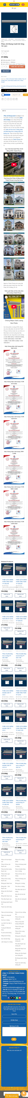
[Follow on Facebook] (8, 998)
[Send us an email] (14, 998)
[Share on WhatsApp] (2, 99)
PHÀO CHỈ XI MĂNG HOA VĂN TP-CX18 (7, 617)
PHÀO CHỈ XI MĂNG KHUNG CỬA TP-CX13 (7, 693)
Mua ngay (6, 71)
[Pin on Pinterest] (14, 99)
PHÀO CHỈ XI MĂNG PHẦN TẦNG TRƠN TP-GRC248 (7, 581)
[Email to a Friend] (11, 99)
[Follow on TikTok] (11, 998)
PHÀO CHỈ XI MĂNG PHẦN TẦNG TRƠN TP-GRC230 (21, 618)
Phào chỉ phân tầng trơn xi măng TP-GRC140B (7, 655)
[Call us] (17, 998)
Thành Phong (16, 139)
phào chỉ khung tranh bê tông (9, 86)
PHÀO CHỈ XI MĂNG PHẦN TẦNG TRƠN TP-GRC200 (21, 581)
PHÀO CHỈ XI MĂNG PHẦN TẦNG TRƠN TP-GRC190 (7, 802)
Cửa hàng (10, 39)
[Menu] (4, 4)
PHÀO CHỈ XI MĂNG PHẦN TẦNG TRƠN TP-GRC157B (21, 728)
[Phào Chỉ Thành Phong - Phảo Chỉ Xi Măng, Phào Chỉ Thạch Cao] (14, 1)
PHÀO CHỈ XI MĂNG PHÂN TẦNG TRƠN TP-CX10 (21, 693)
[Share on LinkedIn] (16, 99)
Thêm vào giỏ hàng (17, 66)
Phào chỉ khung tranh (9, 116)
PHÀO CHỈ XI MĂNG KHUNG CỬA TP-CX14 (7, 728)
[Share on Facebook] (5, 99)
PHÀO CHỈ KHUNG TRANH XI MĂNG (14, 79)
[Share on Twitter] (8, 99)
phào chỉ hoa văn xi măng (13, 129)
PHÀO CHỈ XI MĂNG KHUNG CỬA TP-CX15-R (7, 765)
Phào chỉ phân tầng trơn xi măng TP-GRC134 (21, 765)
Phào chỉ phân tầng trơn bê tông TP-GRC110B (21, 655)
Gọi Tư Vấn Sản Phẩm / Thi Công (15, 90)
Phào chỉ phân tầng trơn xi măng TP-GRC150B (7, 839)
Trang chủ (4, 39)
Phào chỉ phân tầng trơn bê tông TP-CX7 (21, 839)
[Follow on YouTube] (20, 998)
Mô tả (4, 110)
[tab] (14, 110)
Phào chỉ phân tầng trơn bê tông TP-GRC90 (21, 802)
